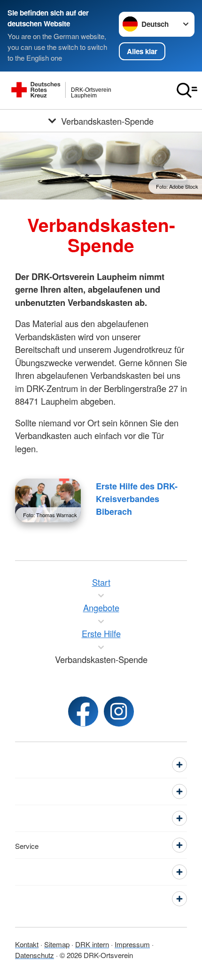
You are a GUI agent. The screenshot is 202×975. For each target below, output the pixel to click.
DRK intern (92, 944)
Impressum (132, 944)
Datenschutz (34, 955)
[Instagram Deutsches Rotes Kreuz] (119, 711)
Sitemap (57, 944)
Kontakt (27, 944)
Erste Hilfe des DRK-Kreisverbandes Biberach (137, 499)
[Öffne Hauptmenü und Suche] (187, 90)
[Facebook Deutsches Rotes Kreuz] (83, 711)
